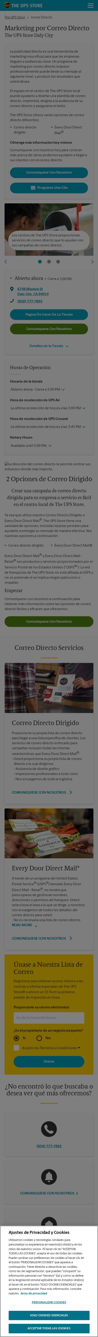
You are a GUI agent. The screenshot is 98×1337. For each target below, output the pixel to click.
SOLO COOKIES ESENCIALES (49, 1315)
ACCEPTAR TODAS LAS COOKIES (49, 1328)
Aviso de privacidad (34, 1293)
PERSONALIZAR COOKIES (49, 1302)
